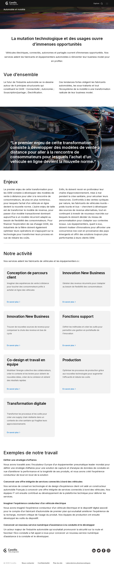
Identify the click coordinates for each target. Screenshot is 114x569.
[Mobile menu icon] (107, 3)
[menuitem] (28, 563)
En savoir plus (12, 302)
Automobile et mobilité (14, 9)
